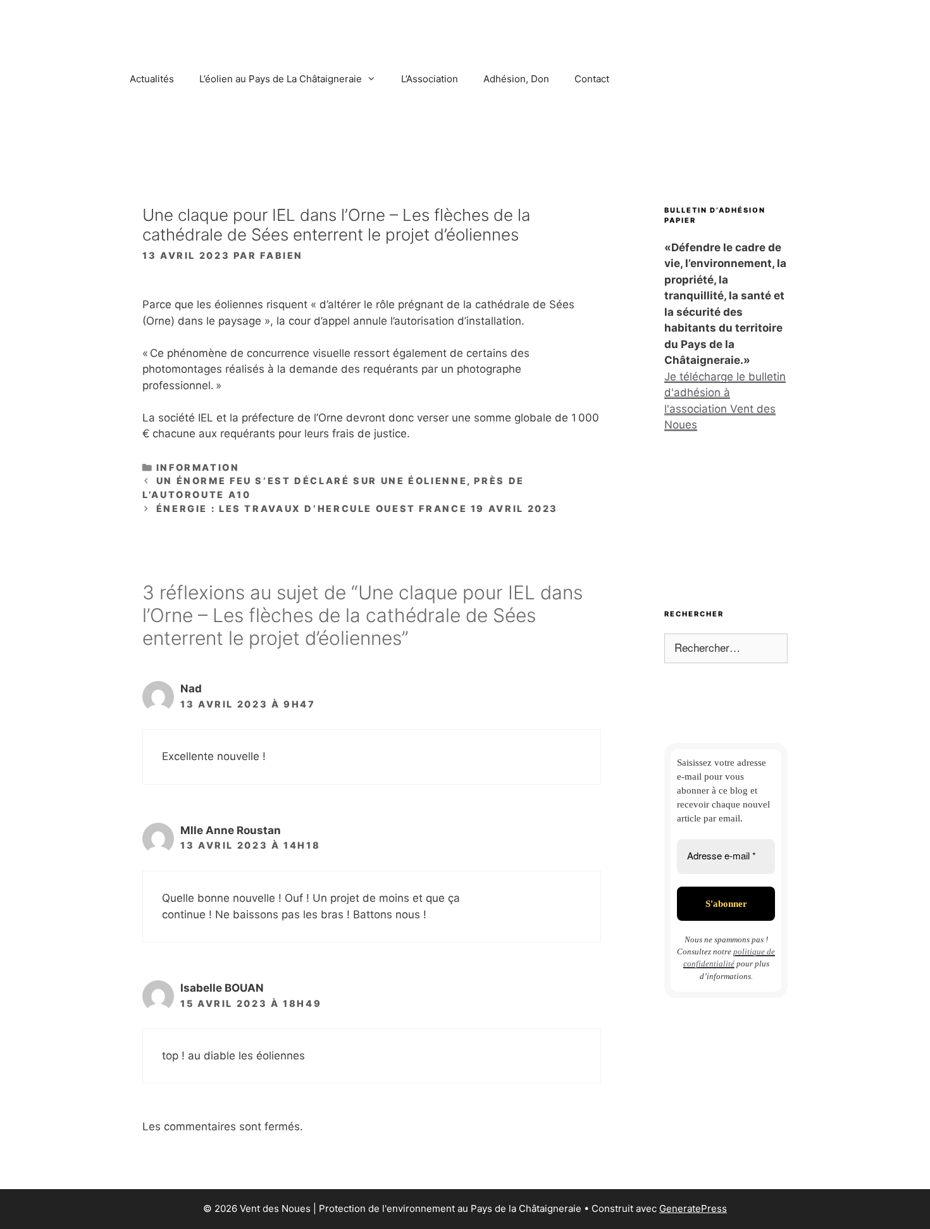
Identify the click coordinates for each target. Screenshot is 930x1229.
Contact (591, 79)
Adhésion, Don (516, 79)
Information (198, 467)
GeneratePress (693, 1208)
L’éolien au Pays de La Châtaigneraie (280, 79)
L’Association (429, 79)
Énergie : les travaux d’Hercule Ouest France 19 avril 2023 (357, 508)
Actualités (152, 79)
